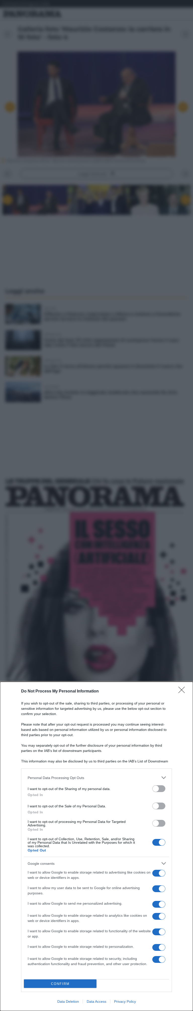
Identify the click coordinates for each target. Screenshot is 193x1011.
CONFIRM (60, 984)
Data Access (96, 1001)
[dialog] (96, 846)
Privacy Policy (125, 1001)
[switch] (158, 788)
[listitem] (96, 777)
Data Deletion (68, 1001)
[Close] (183, 691)
